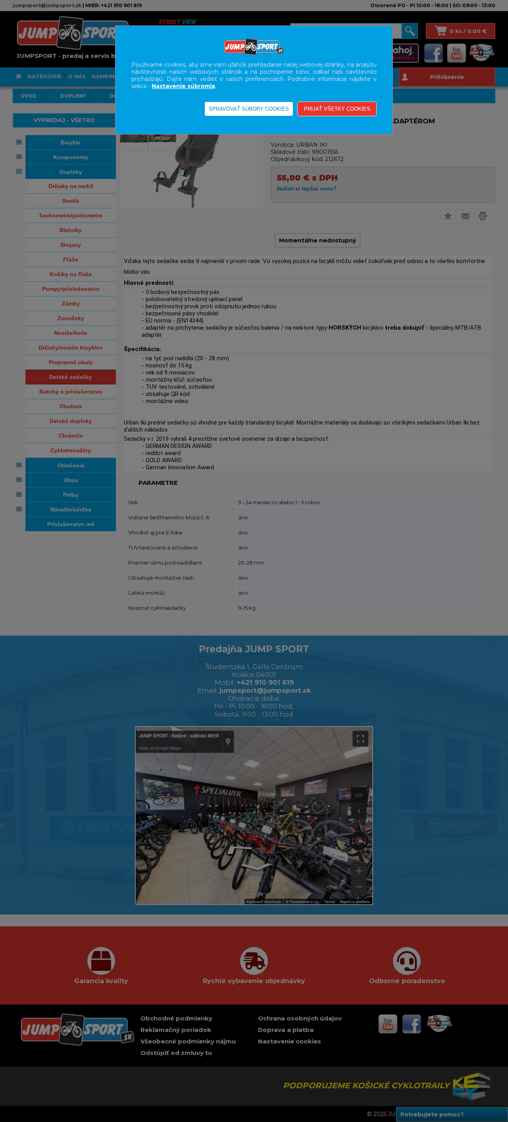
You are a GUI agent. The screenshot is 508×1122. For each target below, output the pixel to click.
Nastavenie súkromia (183, 86)
